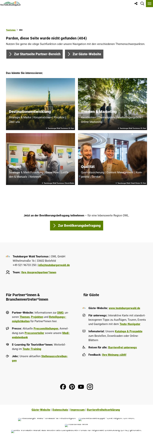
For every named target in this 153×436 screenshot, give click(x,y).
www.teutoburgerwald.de (124, 308)
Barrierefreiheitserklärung (103, 409)
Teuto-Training (32, 349)
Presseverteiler (34, 333)
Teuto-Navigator (130, 324)
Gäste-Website (41, 409)
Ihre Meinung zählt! (114, 354)
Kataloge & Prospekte (128, 331)
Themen (25, 317)
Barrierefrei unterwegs (122, 347)
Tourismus (11, 30)
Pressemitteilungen (46, 328)
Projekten (37, 317)
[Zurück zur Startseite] (10, 3)
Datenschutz (60, 409)
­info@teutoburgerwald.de (54, 265)
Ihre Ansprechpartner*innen (38, 272)
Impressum (77, 409)
